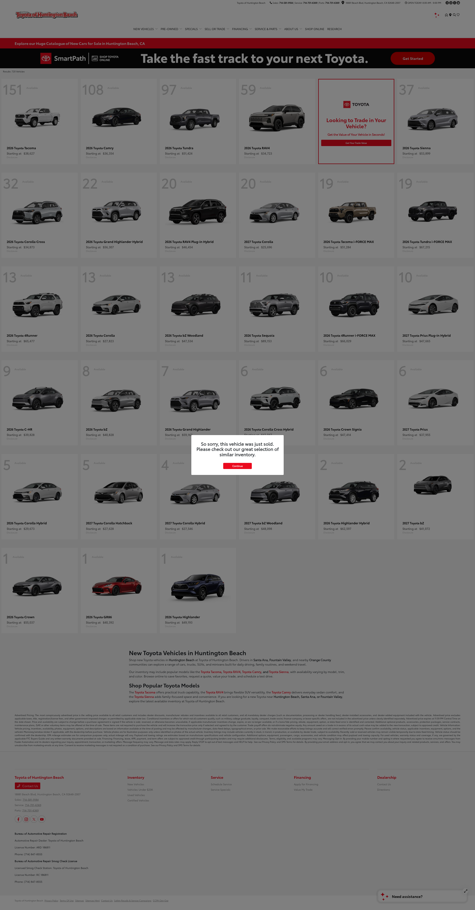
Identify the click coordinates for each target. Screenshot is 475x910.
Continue (237, 466)
